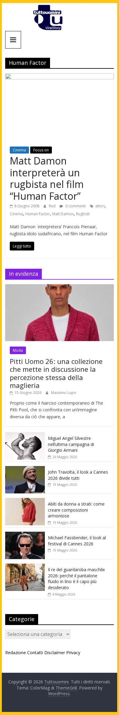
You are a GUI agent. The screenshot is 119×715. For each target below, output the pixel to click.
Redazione (15, 652)
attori (100, 206)
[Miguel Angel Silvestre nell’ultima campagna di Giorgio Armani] (25, 435)
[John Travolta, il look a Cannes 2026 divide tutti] (25, 469)
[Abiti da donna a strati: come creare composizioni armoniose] (25, 501)
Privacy (73, 652)
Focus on (41, 150)
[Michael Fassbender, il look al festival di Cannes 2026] (25, 535)
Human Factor (37, 213)
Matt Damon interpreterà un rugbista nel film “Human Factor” (47, 178)
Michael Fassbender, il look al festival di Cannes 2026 (77, 541)
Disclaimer (54, 652)
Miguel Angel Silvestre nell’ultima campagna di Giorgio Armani (71, 444)
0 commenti (75, 206)
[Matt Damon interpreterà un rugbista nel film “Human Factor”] (59, 77)
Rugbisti (83, 213)
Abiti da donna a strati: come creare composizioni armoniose (76, 510)
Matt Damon (63, 213)
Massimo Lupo (63, 392)
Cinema (19, 150)
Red (52, 206)
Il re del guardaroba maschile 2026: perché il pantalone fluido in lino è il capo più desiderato (76, 578)
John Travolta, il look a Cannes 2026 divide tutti (78, 475)
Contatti (35, 652)
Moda (18, 350)
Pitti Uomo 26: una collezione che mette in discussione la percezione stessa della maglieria (56, 373)
